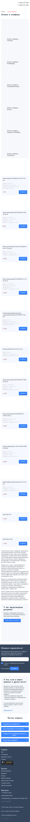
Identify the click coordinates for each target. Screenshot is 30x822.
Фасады (3, 775)
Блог (2, 752)
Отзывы (3, 759)
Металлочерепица (6, 771)
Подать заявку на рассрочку (12, 620)
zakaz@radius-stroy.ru (6, 795)
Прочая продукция (6, 785)
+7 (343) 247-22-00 (6, 792)
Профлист (4, 773)
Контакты (5, 790)
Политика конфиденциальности (9, 815)
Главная (4, 749)
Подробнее (23, 191)
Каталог (3, 11)
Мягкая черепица (6, 778)
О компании (4, 754)
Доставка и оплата (6, 757)
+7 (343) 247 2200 (23, 2)
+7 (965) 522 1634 (23, 5)
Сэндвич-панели (5, 783)
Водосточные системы (7, 780)
